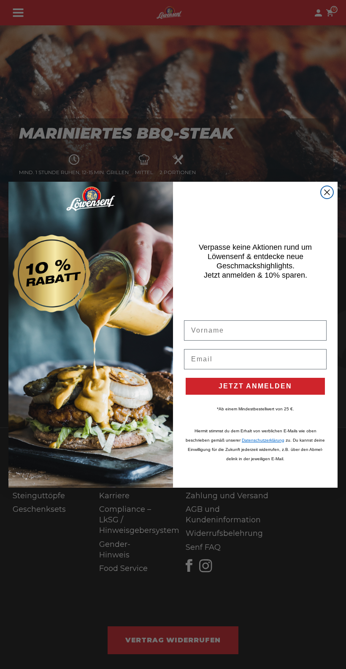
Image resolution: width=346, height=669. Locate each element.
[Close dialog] (327, 192)
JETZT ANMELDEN (255, 386)
